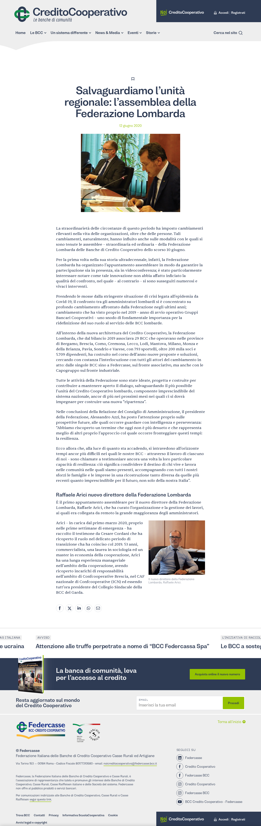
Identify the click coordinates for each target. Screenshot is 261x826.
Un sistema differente (69, 33)
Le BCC (36, 33)
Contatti (39, 815)
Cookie (113, 815)
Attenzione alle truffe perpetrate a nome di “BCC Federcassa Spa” (107, 646)
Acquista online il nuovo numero (217, 674)
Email (143, 700)
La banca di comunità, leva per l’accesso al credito (96, 674)
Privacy (54, 815)
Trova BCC (23, 815)
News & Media (107, 33)
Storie (151, 33)
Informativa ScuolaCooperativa (83, 815)
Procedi (233, 703)
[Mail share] (98, 608)
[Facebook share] (60, 608)
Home (20, 33)
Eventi (133, 33)
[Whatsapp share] (88, 608)
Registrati (238, 12)
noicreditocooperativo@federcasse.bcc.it (130, 763)
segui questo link (40, 799)
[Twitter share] (69, 608)
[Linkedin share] (79, 608)
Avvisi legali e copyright (31, 822)
